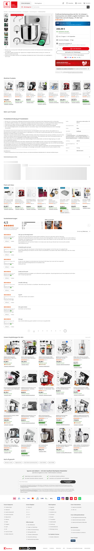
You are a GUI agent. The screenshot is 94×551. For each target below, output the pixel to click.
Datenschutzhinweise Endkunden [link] (79, 522)
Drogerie (7, 524)
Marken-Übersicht (9, 534)
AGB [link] (64, 548)
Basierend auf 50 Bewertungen (11, 227)
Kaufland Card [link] (53, 512)
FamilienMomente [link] (54, 526)
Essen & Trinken (8, 531)
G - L (29, 512)
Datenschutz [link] (58, 548)
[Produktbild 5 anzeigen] (6, 34)
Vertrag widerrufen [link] (32, 532)
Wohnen (7, 519)
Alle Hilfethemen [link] (31, 524)
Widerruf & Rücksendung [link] (33, 529)
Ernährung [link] (52, 524)
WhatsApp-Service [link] (54, 529)
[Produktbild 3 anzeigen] (6, 25)
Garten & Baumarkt (9, 512)
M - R (29, 514)
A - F (29, 509)
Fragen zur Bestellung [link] (32, 527)
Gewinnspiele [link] (53, 521)
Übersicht (30, 507)
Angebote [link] (52, 507)
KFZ (6, 529)
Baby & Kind (8, 517)
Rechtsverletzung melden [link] (33, 539)
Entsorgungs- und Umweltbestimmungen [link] (74, 548)
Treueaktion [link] (52, 519)
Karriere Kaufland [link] (76, 530)
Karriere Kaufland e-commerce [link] (79, 532)
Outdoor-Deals (8, 507)
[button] (32, 222)
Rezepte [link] (52, 517)
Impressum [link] (45, 548)
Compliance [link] (51, 548)
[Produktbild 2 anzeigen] (6, 20)
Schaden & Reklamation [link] (33, 534)
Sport (6, 526)
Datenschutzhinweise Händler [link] (78, 519)
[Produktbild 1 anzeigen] (6, 16)
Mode (6, 521)
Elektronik (7, 509)
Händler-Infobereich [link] (54, 537)
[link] (38, 3)
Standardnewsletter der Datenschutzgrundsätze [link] (28, 486)
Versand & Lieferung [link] (32, 537)
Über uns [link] (74, 509)
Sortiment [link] (52, 514)
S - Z (29, 517)
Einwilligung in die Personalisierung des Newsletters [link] (29, 490)
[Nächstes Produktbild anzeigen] (6, 47)
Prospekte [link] (52, 509)
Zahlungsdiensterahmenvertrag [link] (79, 517)
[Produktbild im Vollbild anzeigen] (31, 30)
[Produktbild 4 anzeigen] (6, 29)
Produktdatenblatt (66, 210)
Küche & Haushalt (9, 514)
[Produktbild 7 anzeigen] (6, 43)
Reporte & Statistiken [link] (76, 507)
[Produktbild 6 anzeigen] (6, 39)
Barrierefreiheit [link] (87, 548)
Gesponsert (87, 337)
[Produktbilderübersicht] (6, 30)
